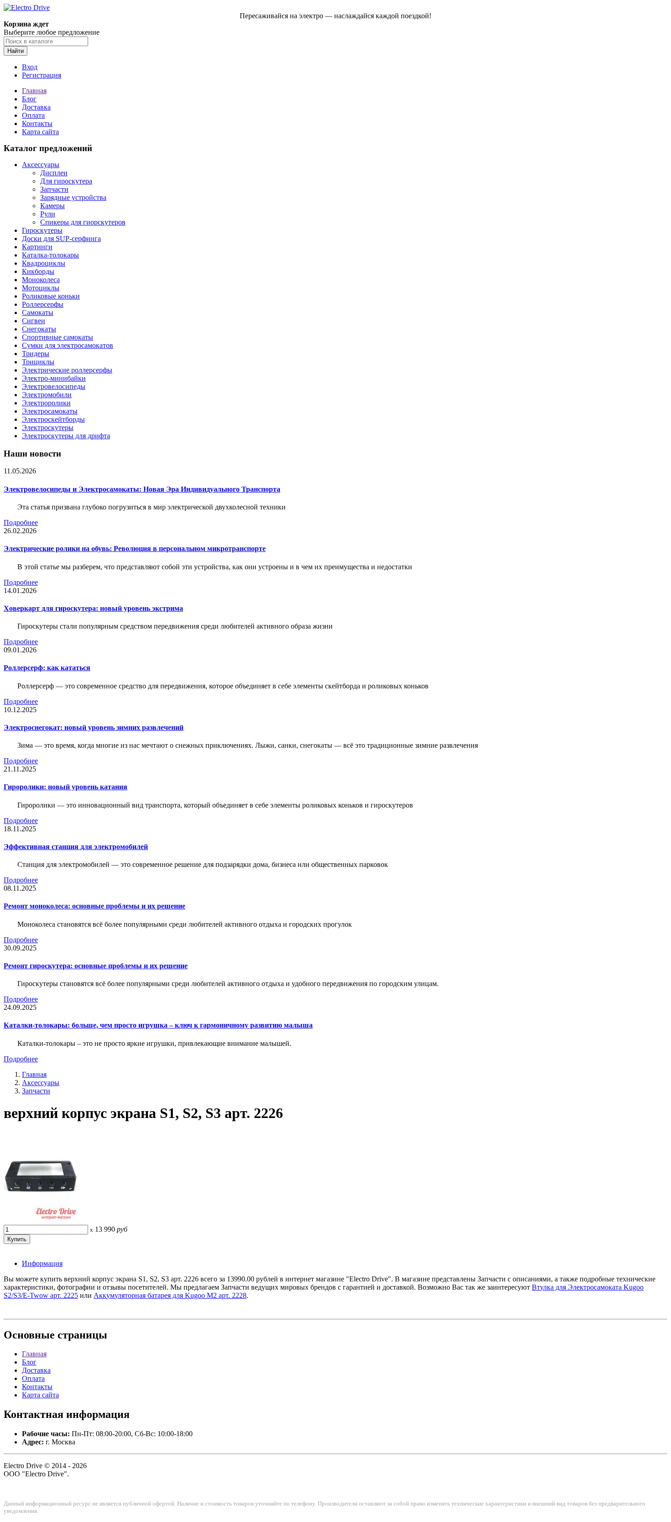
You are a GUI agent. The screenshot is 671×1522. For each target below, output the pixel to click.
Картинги (37, 247)
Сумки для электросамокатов (67, 345)
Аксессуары (40, 164)
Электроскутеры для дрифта (66, 436)
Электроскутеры (47, 427)
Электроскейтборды (53, 419)
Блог (29, 99)
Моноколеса (41, 279)
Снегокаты (39, 329)
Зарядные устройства (73, 197)
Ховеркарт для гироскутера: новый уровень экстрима (93, 608)
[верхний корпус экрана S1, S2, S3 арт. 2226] (40, 1220)
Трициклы (38, 362)
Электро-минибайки (54, 378)
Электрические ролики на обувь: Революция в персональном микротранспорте (135, 548)
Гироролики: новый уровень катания (65, 787)
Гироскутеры (42, 230)
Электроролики (46, 403)
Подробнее (21, 522)
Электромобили (47, 395)
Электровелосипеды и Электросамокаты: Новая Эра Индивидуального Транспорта (142, 489)
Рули (47, 214)
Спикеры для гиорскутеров (83, 222)
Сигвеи (33, 321)
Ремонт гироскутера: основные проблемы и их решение (96, 966)
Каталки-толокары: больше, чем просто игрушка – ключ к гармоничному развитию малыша (158, 1025)
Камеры (52, 206)
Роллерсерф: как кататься (47, 668)
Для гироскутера (66, 181)
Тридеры (35, 353)
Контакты (37, 123)
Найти (15, 50)
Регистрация (41, 75)
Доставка (36, 107)
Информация (42, 1263)
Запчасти (54, 189)
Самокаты (37, 312)
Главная (34, 90)
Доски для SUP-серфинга (61, 238)
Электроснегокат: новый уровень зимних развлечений (93, 727)
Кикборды (38, 271)
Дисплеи (54, 173)
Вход (29, 67)
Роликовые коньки (51, 296)
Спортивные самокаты (57, 337)
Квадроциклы (43, 263)
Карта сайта (40, 132)
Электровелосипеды (53, 386)
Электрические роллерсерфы (67, 370)
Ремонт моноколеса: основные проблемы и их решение (94, 906)
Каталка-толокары (50, 255)
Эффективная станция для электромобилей (76, 846)
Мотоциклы (40, 288)
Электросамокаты (50, 411)
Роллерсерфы (42, 304)
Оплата (33, 115)
